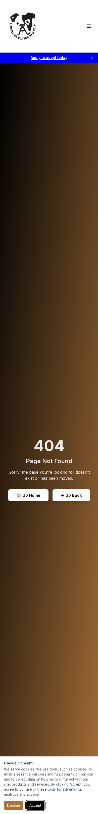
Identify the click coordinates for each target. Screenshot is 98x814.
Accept (35, 805)
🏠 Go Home (28, 495)
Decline (13, 805)
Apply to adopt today (49, 57)
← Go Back (71, 495)
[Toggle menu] (89, 26)
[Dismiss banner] (92, 58)
